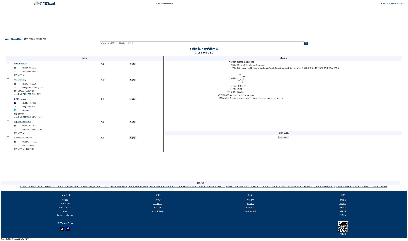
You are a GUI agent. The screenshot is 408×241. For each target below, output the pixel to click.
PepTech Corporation (22, 122)
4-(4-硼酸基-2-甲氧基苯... (197, 187)
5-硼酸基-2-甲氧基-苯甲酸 (178, 187)
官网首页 (65, 200)
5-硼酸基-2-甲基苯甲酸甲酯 (138, 187)
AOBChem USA (20, 64)
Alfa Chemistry (20, 80)
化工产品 (157, 200)
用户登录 (250, 204)
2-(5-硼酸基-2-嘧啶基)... (270, 187)
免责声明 (342, 211)
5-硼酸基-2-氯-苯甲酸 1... (251, 187)
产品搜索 (384, 3)
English (400, 3)
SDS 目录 (157, 208)
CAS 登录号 (157, 204)
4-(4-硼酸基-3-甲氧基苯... (343, 187)
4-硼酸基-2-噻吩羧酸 (287, 187)
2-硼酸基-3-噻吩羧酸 (379, 187)
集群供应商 (27, 117)
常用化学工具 (250, 208)
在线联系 (342, 200)
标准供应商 (27, 94)
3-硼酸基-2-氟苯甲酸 (64, 187)
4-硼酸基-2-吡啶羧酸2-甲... (46, 187)
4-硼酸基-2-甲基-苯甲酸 (118, 187)
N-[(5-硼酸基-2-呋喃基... (100, 187)
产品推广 (250, 200)
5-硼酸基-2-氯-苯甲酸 (234, 187)
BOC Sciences (20, 99)
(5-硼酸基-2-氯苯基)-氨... (216, 187)
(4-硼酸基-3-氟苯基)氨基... (324, 187)
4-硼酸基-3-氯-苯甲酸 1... (362, 187)
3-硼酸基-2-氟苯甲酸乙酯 (81, 187)
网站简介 (342, 204)
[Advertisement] (64, 21)
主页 (6, 39)
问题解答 (342, 208)
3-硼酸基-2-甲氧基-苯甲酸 (158, 187)
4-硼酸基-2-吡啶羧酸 (28, 187)
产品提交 (392, 3)
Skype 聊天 (26, 110)
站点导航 (342, 215)
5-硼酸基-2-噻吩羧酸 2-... (304, 187)
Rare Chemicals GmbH (23, 138)
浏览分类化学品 (250, 211)
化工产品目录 (16, 39)
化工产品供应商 (158, 211)
